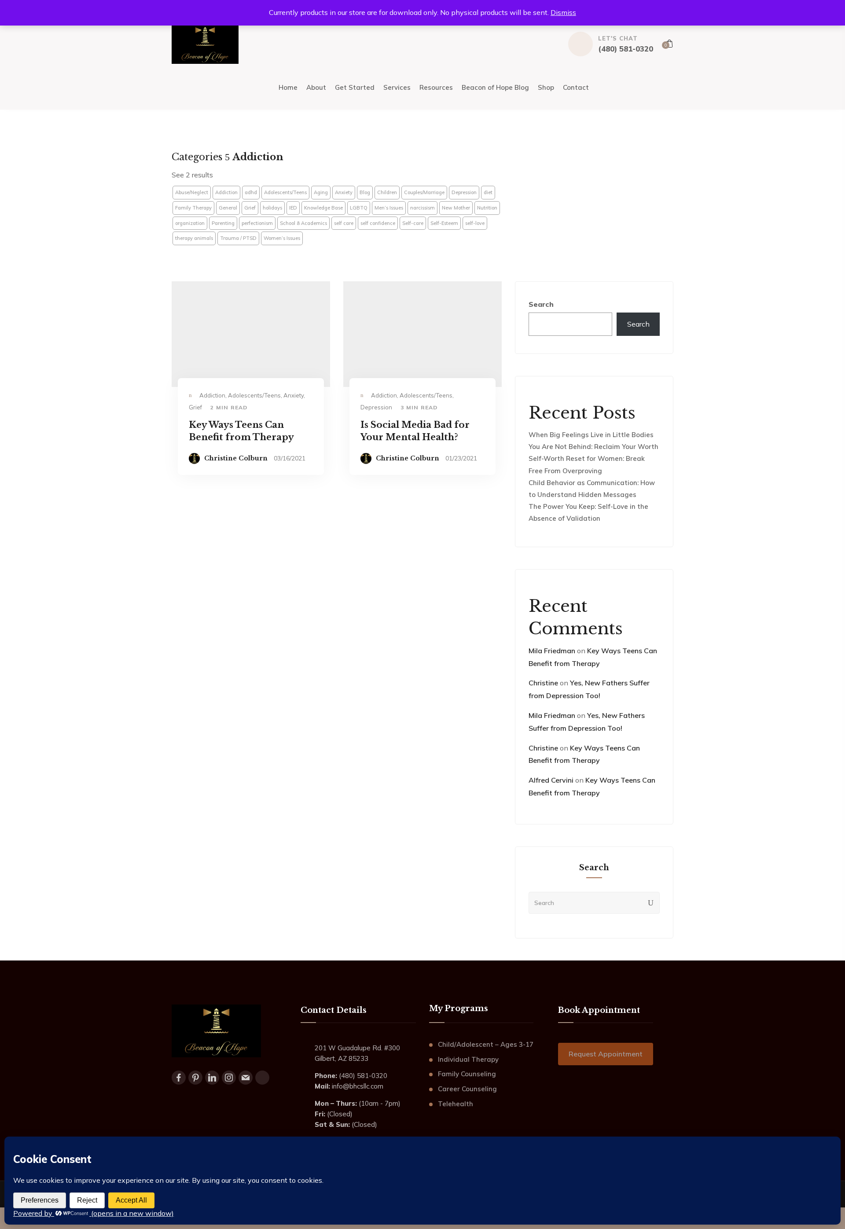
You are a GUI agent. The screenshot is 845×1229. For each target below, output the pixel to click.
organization (190, 223)
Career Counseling (467, 1089)
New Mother (456, 208)
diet (488, 192)
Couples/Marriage (424, 192)
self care (343, 223)
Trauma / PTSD (238, 238)
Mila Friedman (552, 650)
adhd (251, 192)
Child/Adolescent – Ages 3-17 (485, 1044)
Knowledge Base (323, 208)
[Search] (651, 903)
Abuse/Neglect (191, 192)
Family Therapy (193, 208)
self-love (475, 223)
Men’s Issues (389, 208)
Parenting (223, 223)
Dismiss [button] (563, 12)
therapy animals (194, 238)
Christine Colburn (236, 458)
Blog (365, 192)
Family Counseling (467, 1074)
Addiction (226, 192)
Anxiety (344, 192)
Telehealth (455, 1104)
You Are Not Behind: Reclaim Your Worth (593, 446)
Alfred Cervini (551, 780)
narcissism (422, 208)
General (228, 208)
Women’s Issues (282, 238)
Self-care (412, 223)
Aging (321, 192)
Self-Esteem (444, 223)
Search (541, 304)
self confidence (377, 223)
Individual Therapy (468, 1059)
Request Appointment (606, 1053)
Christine (543, 682)
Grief (250, 208)
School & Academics (303, 223)
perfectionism (257, 223)
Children (387, 192)
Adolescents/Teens (285, 192)
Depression (464, 192)
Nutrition (487, 208)
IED (293, 208)
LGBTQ (358, 208)
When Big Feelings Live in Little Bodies (591, 435)
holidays (272, 208)
